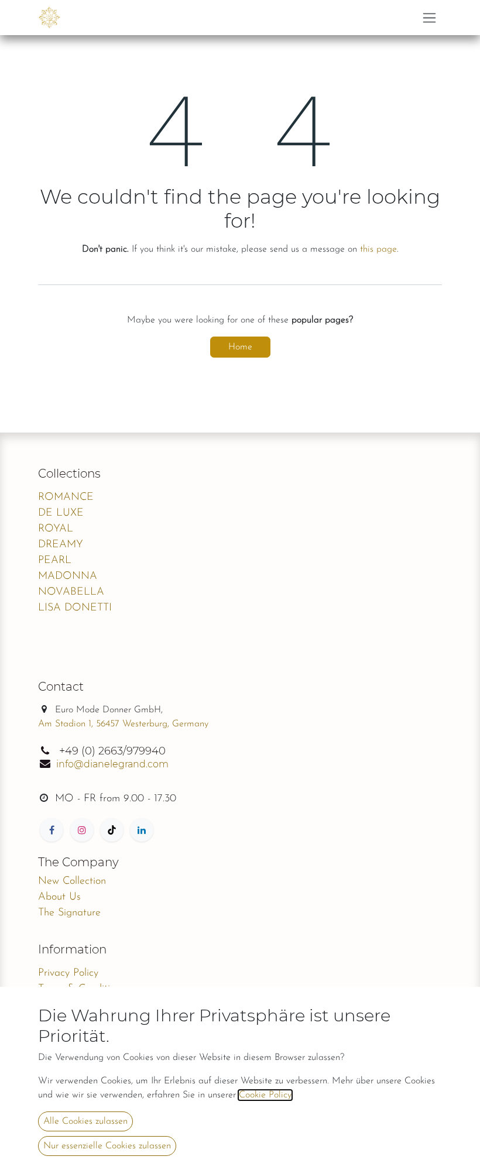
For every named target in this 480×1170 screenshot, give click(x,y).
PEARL (54, 560)
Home (240, 347)
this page (378, 249)
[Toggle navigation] (429, 17)
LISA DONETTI (75, 608)
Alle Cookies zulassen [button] (85, 1121)
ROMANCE (66, 497)
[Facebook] (51, 830)
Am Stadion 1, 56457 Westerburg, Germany (123, 724)
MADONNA (67, 576)
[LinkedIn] (141, 830)
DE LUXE (61, 513)
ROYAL (55, 529)
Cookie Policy (265, 1095)
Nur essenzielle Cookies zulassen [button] (107, 1146)
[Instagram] (82, 830)
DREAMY (60, 545)
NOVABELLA (71, 592)
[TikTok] (112, 830)
